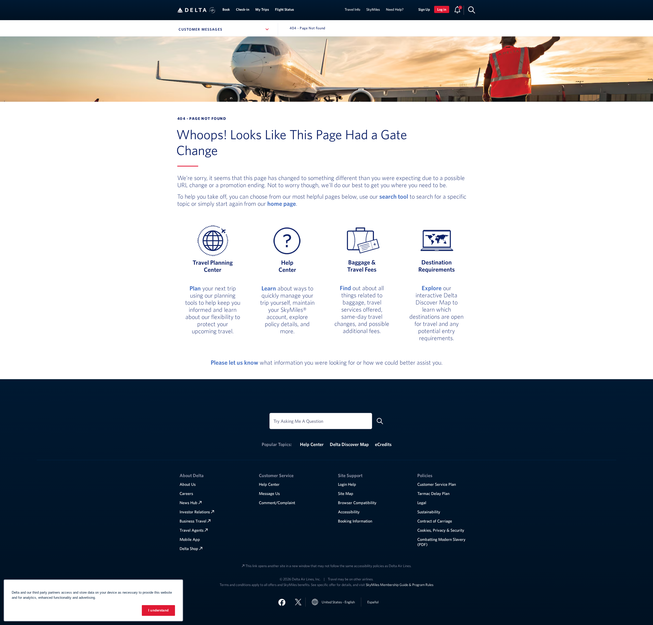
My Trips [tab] (262, 9)
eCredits (383, 444)
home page (281, 203)
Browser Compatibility (357, 502)
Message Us (269, 493)
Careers (186, 493)
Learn (268, 288)
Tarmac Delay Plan (433, 493)
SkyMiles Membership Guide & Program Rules (399, 585)
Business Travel (193, 521)
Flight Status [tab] (284, 9)
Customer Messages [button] (225, 29)
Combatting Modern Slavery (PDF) (441, 542)
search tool (393, 196)
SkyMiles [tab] (373, 9)
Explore (432, 287)
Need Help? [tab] (395, 9)
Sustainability (428, 511)
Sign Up (424, 9)
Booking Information (355, 521)
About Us (188, 484)
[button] (212, 10)
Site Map (345, 493)
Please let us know (234, 362)
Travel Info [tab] (352, 9)
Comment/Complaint (277, 502)
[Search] (472, 10)
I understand (158, 610)
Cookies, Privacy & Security (440, 530)
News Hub (188, 502)
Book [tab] (226, 9)
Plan (195, 288)
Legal (421, 502)
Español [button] (373, 602)
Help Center (312, 444)
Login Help (347, 484)
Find (345, 287)
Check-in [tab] (242, 9)
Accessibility (349, 511)
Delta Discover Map (349, 444)
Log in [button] (441, 9)
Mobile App (190, 539)
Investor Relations (195, 511)
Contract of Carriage (434, 521)
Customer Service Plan (436, 484)
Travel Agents (192, 530)
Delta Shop (189, 548)
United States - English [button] (338, 602)
